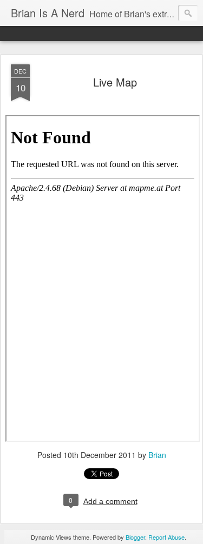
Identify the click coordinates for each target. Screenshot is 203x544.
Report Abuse (166, 537)
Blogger (135, 537)
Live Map (115, 82)
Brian (157, 454)
